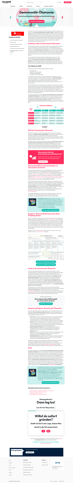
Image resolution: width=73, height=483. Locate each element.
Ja (43, 431)
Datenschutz (61, 481)
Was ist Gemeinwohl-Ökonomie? (16, 40)
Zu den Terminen (43, 161)
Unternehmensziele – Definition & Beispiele (38, 391)
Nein (48, 431)
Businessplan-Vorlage (27, 462)
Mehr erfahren (30, 452)
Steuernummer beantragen (28, 467)
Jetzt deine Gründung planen (36, 21)
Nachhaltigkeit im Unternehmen (36, 177)
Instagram (44, 462)
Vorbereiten (12, 6)
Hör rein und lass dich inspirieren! (50, 210)
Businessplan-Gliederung (28, 469)
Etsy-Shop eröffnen (27, 464)
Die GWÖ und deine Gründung (16, 44)
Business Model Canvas (14, 46)
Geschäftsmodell (31, 290)
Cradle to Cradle (43, 176)
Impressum (55, 481)
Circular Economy (50, 176)
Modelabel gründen (27, 472)
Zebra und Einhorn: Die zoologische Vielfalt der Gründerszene (42, 390)
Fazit (11, 53)
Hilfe (10, 465)
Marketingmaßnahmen (32, 191)
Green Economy (37, 176)
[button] (59, 2)
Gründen (21, 6)
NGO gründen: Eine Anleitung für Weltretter (38, 394)
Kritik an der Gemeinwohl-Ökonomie (17, 48)
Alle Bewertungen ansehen (46, 443)
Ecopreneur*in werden (36, 174)
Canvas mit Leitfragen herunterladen (46, 261)
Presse (10, 475)
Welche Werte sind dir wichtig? (36, 393)
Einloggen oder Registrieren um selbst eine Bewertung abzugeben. (46, 442)
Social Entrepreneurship (59, 176)
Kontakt (10, 462)
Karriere (10, 472)
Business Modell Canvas (52, 219)
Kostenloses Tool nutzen (46, 303)
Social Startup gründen (48, 174)
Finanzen (38, 6)
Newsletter (44, 464)
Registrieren (67, 2)
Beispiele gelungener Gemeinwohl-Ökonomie (17, 51)
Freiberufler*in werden (27, 474)
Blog (10, 460)
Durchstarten (29, 6)
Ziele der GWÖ (13, 42)
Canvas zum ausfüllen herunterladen (46, 264)
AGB (51, 481)
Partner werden (12, 467)
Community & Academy (48, 6)
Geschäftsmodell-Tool (40, 231)
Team (10, 470)
